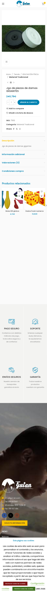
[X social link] (16, 129)
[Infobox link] (12, 331)
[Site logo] (23, 3)
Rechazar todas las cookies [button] (15, 584)
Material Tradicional (18, 77)
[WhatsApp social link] (19, 129)
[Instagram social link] (16, 515)
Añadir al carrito (28, 102)
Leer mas (40, 588)
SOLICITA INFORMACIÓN (14, 523)
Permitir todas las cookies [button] (23, 589)
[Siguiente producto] (13, 82)
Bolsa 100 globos (12, 211)
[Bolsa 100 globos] (12, 198)
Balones (5, 537)
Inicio (8, 74)
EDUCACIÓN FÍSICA (30, 74)
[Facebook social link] (13, 129)
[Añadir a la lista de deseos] (19, 191)
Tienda (17, 74)
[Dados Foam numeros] (34, 198)
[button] (19, 196)
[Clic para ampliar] (6, 62)
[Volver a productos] (10, 82)
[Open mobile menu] (3, 3)
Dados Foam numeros (35, 211)
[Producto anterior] (7, 82)
